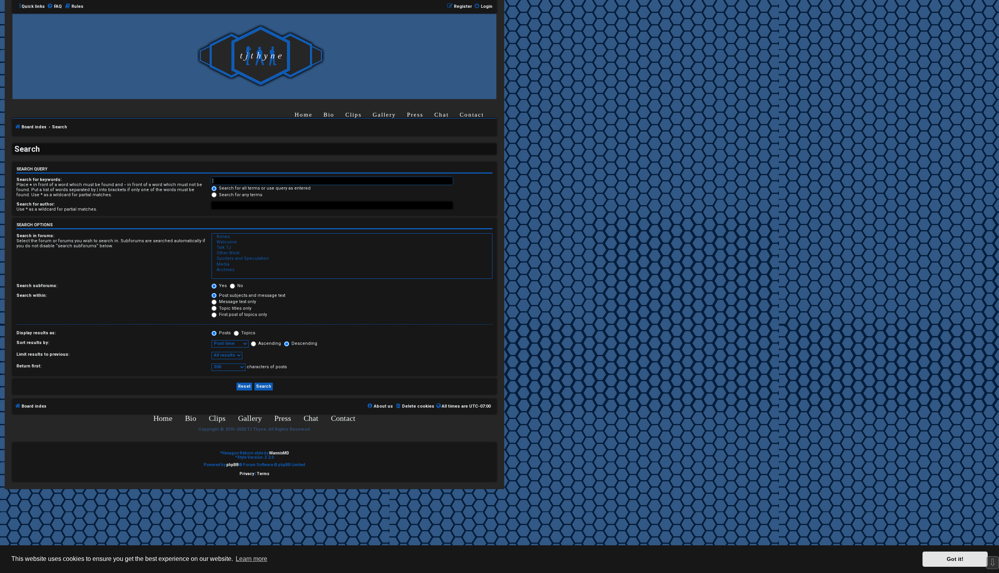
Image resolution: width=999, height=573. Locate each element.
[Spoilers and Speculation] (352, 258)
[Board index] (260, 56)
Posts (224, 332)
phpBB (232, 465)
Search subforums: (36, 285)
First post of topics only (242, 314)
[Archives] (352, 270)
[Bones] (352, 236)
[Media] (352, 264)
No (239, 285)
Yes (222, 285)
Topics (247, 332)
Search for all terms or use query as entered (264, 188)
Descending (303, 343)
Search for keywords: (39, 179)
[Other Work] (352, 253)
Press (415, 115)
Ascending (269, 343)
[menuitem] (54, 6)
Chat (441, 115)
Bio (329, 115)
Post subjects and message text (251, 295)
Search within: (31, 295)
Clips (353, 115)
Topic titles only (234, 308)
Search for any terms (240, 194)
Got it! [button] (955, 559)
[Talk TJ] (352, 247)
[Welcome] (352, 242)
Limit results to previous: (42, 354)
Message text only (237, 301)
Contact (472, 115)
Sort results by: (32, 342)
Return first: (28, 366)
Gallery (384, 115)
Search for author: (35, 204)
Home (304, 115)
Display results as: (36, 332)
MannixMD (279, 453)
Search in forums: (35, 235)
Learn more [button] (251, 558)
